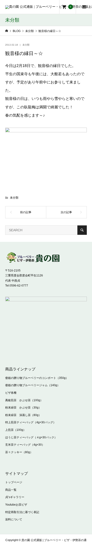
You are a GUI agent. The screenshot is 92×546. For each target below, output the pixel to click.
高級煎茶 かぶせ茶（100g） (24, 400)
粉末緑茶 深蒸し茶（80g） (23, 415)
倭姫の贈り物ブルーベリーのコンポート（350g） (36, 378)
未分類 (25, 44)
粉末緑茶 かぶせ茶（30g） (23, 407)
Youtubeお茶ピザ (16, 504)
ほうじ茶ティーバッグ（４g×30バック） (31, 437)
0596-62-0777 (19, 285)
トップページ (13, 482)
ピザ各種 (11, 392)
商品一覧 (11, 489)
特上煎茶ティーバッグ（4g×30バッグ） (30, 422)
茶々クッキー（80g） (19, 452)
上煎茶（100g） (15, 430)
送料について (13, 519)
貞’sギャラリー (14, 497)
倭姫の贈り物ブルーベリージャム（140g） (32, 385)
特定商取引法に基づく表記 (22, 512)
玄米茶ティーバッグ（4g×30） (25, 444)
